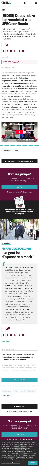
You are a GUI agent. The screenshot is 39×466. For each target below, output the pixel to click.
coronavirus (7, 391)
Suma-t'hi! (18, 187)
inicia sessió (27, 192)
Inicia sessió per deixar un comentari (20, 161)
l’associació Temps (19, 296)
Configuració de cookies (11, 463)
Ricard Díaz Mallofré (28, 391)
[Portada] (6, 3)
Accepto (33, 463)
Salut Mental (7, 395)
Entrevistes (6, 243)
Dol (16, 391)
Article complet (20, 380)
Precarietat (7, 150)
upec (16, 150)
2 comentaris (20, 406)
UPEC (3, 10)
